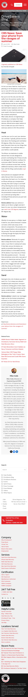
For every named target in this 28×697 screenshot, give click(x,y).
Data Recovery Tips (7, 616)
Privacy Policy (5, 620)
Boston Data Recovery (7, 637)
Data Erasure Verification (8, 568)
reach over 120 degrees (11, 209)
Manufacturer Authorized (8, 579)
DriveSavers (5, 23)
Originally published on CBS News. (11, 64)
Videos (6, 490)
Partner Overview (6, 611)
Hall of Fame (5, 546)
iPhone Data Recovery (7, 559)
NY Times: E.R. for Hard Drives (10, 362)
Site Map (3, 622)
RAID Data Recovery (7, 561)
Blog (11, 23)
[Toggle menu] (25, 5)
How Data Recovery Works (11, 666)
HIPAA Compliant (6, 583)
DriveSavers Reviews (10, 479)
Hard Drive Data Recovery (8, 557)
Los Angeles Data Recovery (9, 631)
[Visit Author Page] (14, 371)
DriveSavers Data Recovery (11, 683)
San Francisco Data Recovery (9, 633)
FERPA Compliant (6, 585)
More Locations (5, 642)
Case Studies (8, 475)
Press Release (8, 488)
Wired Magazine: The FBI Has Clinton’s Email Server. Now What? (18, 502)
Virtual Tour (4, 544)
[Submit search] (25, 469)
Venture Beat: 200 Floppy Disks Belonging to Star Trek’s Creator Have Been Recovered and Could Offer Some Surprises (13, 355)
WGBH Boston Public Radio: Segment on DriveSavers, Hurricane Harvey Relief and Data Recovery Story (13, 342)
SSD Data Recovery (7, 564)
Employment (5, 551)
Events (6, 482)
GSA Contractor (5, 581)
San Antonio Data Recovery (9, 640)
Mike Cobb (16, 44)
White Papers (8, 493)
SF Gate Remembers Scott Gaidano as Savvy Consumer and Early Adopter (13, 348)
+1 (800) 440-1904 (6, 592)
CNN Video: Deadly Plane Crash (4, 504)
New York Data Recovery (8, 629)
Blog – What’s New (6, 613)
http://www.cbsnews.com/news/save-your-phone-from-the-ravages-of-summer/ (14, 326)
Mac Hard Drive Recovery (8, 566)
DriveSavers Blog (9, 477)
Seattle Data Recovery (7, 635)
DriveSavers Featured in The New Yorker (14, 668)
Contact (18, 5)
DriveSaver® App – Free (8, 618)
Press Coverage (7, 46)
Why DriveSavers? (6, 540)
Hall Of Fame (7, 484)
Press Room (4, 542)
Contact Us (4, 594)
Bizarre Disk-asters (6, 549)
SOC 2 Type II (5, 574)
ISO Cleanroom (5, 577)
